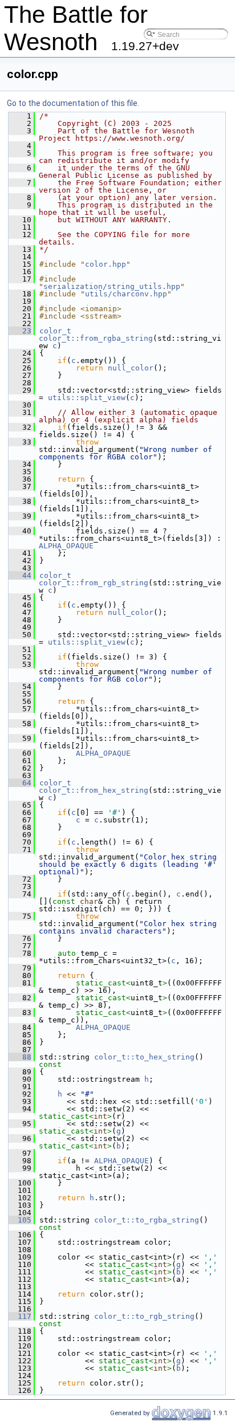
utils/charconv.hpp (126, 294)
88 (20, 1057)
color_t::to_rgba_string (146, 1220)
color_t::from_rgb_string (93, 582)
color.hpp (105, 264)
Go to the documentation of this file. (73, 103)
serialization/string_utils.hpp (111, 286)
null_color (130, 368)
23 (20, 331)
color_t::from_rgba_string (96, 338)
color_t (55, 331)
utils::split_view (86, 397)
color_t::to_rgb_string (144, 1316)
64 (20, 783)
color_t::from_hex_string (93, 790)
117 (20, 1316)
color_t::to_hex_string (144, 1057)
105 (20, 1220)
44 (20, 575)
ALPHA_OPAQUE (66, 545)
